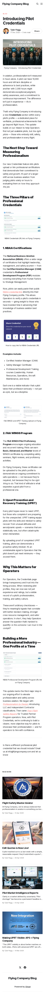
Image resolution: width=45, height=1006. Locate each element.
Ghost (28, 987)
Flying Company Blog (15, 4)
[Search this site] (37, 4)
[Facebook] (25, 967)
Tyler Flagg (15, 30)
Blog (5, 14)
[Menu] (41, 4)
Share (36, 31)
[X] (20, 967)
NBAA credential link (12, 292)
